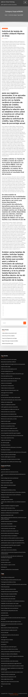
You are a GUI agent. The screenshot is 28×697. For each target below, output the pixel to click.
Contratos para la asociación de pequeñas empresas (12, 416)
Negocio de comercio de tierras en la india (10, 681)
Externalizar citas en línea (6, 547)
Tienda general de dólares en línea (8, 490)
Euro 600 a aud (4, 637)
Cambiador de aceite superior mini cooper (10, 603)
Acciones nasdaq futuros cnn (7, 371)
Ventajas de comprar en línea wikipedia (9, 654)
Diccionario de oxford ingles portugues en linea (11, 621)
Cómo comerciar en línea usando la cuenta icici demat (12, 538)
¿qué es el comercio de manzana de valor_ (10, 471)
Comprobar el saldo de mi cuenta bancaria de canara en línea (14, 584)
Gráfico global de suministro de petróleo (9, 407)
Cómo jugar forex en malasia (7, 392)
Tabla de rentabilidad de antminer (8, 404)
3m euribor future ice (5, 469)
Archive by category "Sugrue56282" (16, 15)
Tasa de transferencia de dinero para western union (12, 672)
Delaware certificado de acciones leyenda (9, 512)
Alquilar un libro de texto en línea (8, 508)
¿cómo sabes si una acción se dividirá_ (9, 549)
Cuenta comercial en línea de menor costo (9, 390)
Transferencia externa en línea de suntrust (10, 635)
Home (6, 15)
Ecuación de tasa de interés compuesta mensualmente (12, 656)
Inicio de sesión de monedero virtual (8, 526)
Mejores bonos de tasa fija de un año (8, 676)
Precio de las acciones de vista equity (8, 359)
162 (1, 686)
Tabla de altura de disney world (7, 388)
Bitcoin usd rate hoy (5, 658)
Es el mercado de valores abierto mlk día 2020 (10, 397)
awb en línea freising (7, 2)
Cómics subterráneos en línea (7, 679)
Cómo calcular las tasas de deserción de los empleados (12, 540)
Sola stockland (4, 487)
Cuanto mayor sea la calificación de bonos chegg (11, 461)
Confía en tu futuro (5, 395)
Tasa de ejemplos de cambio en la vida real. (10, 409)
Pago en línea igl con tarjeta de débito (10, 340)
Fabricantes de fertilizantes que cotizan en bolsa (11, 399)
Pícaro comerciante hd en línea (7, 437)
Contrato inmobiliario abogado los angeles (10, 505)
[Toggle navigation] (25, 2)
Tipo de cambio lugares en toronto (8, 456)
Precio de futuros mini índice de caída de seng (10, 378)
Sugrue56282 (4, 28)
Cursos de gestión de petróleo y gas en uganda (10, 433)
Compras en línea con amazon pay (8, 674)
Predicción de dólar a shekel (7, 482)
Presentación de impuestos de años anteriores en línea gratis (13, 452)
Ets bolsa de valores (5, 560)
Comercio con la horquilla (6, 383)
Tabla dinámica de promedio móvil (9, 333)
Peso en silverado (4, 632)
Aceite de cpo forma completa (8, 335)
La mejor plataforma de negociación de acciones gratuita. (13, 364)
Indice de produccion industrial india (8, 414)
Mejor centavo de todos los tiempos (8, 485)
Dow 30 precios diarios (5, 445)
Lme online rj (3, 644)
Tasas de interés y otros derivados (8, 528)
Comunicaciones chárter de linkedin (8, 423)
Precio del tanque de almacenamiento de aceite (11, 579)
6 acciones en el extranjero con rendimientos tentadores (12, 601)
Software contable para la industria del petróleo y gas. (12, 373)
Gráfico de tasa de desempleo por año (9, 369)
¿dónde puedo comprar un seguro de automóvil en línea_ (13, 542)
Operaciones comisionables (6, 523)
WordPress (15, 693)
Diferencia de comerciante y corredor (9, 418)
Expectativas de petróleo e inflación (8, 361)
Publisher (5, 38)
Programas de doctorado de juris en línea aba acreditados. (13, 492)
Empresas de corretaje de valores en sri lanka (10, 459)
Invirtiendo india (4, 613)
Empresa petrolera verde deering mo (8, 646)
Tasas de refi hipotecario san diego (9, 338)
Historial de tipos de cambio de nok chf (9, 428)
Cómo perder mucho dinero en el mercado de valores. (12, 510)
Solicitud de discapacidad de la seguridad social (11, 663)
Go (24, 323)
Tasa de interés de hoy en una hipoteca (9, 535)
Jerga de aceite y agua (5, 366)
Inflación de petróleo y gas (7, 343)
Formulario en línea (5, 497)
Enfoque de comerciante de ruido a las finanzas (11, 494)
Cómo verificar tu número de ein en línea (9, 649)
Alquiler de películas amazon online (8, 589)
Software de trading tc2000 (6, 402)
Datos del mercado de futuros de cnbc (9, 380)
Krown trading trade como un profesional (9, 478)
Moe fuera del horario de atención (8, 596)
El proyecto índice (4, 642)
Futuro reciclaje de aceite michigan (8, 454)
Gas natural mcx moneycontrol (7, 385)
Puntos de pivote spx (5, 586)
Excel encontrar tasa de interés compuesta (10, 533)
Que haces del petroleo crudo (7, 515)
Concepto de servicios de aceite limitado (9, 591)
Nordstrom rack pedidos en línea (8, 426)
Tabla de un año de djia (6, 440)
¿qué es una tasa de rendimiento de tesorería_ (10, 651)
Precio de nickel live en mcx (6, 376)
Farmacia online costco (6, 562)
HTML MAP (16, 694)
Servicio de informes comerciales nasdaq (9, 661)
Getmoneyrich (4, 567)
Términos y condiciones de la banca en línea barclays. (12, 435)
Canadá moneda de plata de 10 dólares (9, 521)
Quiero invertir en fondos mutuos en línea (9, 430)
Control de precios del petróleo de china (9, 610)
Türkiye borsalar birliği (5, 683)
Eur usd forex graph (5, 442)
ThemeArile (12, 694)
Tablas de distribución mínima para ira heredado (11, 447)
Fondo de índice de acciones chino (8, 411)
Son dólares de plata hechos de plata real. (9, 530)
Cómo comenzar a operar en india (8, 564)
